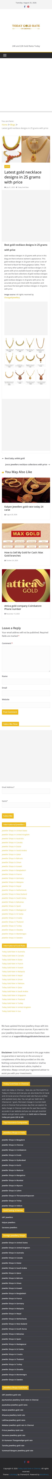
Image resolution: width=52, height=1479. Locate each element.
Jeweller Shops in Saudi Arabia (14, 850)
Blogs (7, 166)
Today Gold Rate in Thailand (13, 999)
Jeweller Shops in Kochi (11, 1165)
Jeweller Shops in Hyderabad (14, 1160)
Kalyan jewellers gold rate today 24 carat (23, 508)
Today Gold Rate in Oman (12, 979)
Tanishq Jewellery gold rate (13, 1445)
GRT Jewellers (7, 1217)
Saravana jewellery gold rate (13, 1435)
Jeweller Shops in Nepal (11, 886)
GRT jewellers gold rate (11, 1395)
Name (4, 676)
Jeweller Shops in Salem (11, 1190)
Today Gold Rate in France (12, 963)
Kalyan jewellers (8, 1222)
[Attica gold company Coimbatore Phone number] (26, 571)
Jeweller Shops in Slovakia (12, 930)
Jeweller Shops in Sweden (12, 938)
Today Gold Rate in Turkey (12, 1003)
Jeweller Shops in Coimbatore (14, 1150)
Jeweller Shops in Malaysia (12, 882)
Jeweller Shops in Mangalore (13, 1175)
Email (4, 687)
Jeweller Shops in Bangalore (13, 1140)
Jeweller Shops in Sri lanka (12, 914)
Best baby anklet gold (15, 458)
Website (5, 699)
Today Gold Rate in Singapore (14, 995)
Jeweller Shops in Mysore (12, 1185)
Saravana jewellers (9, 1227)
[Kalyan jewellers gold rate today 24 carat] (26, 479)
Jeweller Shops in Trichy (12, 1201)
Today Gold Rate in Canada (13, 955)
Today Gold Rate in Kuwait (12, 967)
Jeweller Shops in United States (14, 830)
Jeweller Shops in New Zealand (14, 894)
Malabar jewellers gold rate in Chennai (18, 1425)
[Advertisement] (26, 85)
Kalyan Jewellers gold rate (12, 1410)
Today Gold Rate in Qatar (12, 987)
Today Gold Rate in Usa (11, 1011)
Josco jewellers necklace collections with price (26, 464)
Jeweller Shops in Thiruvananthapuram (18, 1196)
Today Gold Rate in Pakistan (13, 983)
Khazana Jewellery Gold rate (13, 1415)
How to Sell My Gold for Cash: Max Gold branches (23, 554)
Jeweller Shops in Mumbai (12, 1180)
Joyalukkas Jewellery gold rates (14, 1405)
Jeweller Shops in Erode (11, 1155)
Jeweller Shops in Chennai (12, 1145)
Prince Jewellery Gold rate (12, 1430)
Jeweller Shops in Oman (11, 862)
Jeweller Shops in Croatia (12, 918)
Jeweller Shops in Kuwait (12, 866)
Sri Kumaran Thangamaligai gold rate (17, 1440)
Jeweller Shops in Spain (11, 906)
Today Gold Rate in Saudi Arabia (15, 991)
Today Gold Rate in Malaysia (13, 971)
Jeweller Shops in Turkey (12, 926)
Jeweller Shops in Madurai (12, 1170)
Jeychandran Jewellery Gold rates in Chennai (20, 1400)
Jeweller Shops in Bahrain (12, 858)
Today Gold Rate (23, 187)
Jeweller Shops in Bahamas (13, 902)
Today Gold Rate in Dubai (12, 959)
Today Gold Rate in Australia (13, 952)
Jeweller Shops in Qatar (11, 854)
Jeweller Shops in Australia (13, 838)
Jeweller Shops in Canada (12, 842)
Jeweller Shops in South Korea (14, 898)
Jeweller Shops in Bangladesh (14, 870)
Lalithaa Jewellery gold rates (13, 1420)
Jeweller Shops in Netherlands (14, 890)
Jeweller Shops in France (12, 874)
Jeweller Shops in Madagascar (14, 910)
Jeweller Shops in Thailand (12, 922)
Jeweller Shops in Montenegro (14, 934)
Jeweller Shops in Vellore (12, 1206)
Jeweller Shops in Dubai (11, 846)
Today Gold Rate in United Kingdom (16, 1007)
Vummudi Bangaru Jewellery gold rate (17, 1450)
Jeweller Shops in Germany (13, 878)
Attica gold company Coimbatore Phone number (22, 607)
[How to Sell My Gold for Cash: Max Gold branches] (26, 525)
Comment (7, 643)
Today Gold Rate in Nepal (12, 975)
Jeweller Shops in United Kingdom (16, 834)
